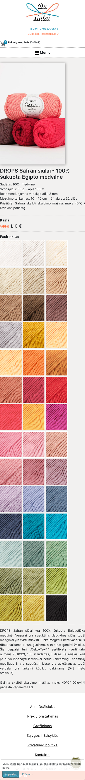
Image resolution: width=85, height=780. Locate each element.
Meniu (45, 52)
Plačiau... (27, 774)
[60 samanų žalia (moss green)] (11, 581)
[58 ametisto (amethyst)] (57, 472)
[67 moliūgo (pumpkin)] (57, 362)
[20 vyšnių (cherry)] (34, 390)
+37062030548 (48, 28)
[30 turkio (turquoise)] (57, 526)
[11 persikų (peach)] (34, 417)
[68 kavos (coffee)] (34, 308)
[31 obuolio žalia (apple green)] (57, 581)
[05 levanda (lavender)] (34, 499)
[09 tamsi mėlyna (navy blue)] (11, 526)
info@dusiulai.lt (50, 33)
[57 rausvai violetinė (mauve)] (34, 472)
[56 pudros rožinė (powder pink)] (57, 444)
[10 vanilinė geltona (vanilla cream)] (11, 362)
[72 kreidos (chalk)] (34, 253)
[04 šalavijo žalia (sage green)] (57, 554)
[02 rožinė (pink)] (11, 444)
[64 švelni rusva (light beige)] (34, 281)
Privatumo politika (42, 745)
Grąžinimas (42, 726)
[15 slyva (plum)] (57, 417)
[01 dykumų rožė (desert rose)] (34, 444)
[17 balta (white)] (11, 253)
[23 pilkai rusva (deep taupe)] (57, 308)
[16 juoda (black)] (57, 608)
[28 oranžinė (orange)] (34, 362)
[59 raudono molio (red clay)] (11, 390)
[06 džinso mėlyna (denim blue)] (57, 499)
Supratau (10, 774)
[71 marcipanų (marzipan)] (11, 281)
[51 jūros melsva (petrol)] (34, 526)
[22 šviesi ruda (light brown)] (11, 308)
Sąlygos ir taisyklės (42, 735)
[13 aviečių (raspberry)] (11, 417)
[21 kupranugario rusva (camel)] (57, 281)
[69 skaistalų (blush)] (11, 472)
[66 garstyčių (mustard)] (34, 335)
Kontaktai (42, 754)
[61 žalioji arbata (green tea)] (11, 608)
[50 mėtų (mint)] (11, 554)
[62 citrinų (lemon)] (34, 608)
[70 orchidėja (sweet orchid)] (11, 499)
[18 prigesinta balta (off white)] (57, 253)
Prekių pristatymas (42, 716)
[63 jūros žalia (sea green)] (34, 554)
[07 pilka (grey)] (11, 335)
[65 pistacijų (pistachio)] (34, 581)
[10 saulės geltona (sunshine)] (57, 335)
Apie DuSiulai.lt (42, 706)
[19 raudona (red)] (57, 390)
